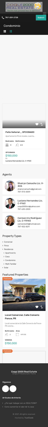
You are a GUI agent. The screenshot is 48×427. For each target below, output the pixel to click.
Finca (6, 246)
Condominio (10, 260)
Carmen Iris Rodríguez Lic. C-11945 (30, 219)
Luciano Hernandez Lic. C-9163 (30, 202)
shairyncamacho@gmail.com (29, 189)
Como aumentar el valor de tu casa (19, 407)
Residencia (8, 249)
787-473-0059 (24, 192)
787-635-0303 (24, 209)
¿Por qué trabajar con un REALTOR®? (21, 403)
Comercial (8, 242)
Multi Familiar (10, 264)
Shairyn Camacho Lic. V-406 (31, 184)
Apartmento (10, 253)
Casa (7, 257)
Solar (6, 268)
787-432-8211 (24, 227)
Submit (41, 18)
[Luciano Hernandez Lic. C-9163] (9, 207)
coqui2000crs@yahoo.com (29, 206)
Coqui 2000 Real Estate (24, 372)
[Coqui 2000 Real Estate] (24, 11)
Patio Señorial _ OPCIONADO (20, 132)
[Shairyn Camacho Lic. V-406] (9, 190)
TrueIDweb (28, 418)
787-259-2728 (11, 18)
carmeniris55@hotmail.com (29, 224)
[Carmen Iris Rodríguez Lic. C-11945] (9, 225)
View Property (24, 123)
